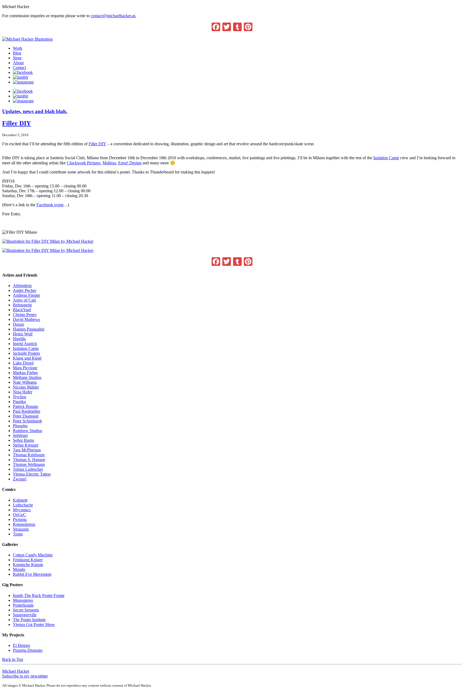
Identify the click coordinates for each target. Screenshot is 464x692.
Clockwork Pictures (83, 163)
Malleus (109, 163)
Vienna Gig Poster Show (34, 624)
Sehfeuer (20, 435)
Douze (18, 324)
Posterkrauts (23, 605)
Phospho (20, 425)
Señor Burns (23, 440)
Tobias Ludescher (28, 469)
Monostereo (23, 600)
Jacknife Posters (26, 353)
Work (17, 48)
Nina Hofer (22, 392)
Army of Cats (24, 300)
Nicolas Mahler (26, 387)
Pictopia (20, 519)
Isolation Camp (386, 157)
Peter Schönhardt (27, 421)
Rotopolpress (24, 524)
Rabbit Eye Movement (32, 574)
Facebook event (50, 204)
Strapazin (21, 529)
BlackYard (22, 309)
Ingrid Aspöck (25, 343)
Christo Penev (25, 314)
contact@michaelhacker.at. (113, 15)
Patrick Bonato (25, 406)
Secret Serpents (26, 610)
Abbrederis (22, 285)
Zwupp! (20, 479)
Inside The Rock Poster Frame (38, 595)
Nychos (19, 396)
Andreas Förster (26, 295)
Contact (19, 67)
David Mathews (26, 319)
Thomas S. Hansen (29, 459)
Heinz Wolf (22, 334)
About (18, 62)
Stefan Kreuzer (25, 445)
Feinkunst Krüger (28, 559)
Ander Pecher (24, 290)
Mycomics (22, 510)
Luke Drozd (23, 363)
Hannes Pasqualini (28, 329)
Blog (17, 53)
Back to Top (12, 659)
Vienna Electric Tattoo (32, 474)
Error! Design (130, 163)
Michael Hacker (15, 671)
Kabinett (20, 500)
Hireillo (19, 338)
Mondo (19, 569)
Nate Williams (25, 382)
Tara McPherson (27, 450)
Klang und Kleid (27, 358)
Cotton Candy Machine (33, 555)
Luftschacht (23, 505)
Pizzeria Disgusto (27, 650)
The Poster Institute (29, 619)
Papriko (19, 401)
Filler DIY (16, 123)
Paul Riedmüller (26, 411)
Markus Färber (25, 372)
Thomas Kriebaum (29, 454)
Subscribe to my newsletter (25, 676)
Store (17, 58)
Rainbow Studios (27, 430)
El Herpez (21, 645)
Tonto (18, 534)
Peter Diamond (25, 416)
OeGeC (19, 514)
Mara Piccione (25, 367)
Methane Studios (27, 377)
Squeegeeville (25, 615)
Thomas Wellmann (29, 464)
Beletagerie (22, 305)
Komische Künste (28, 564)
